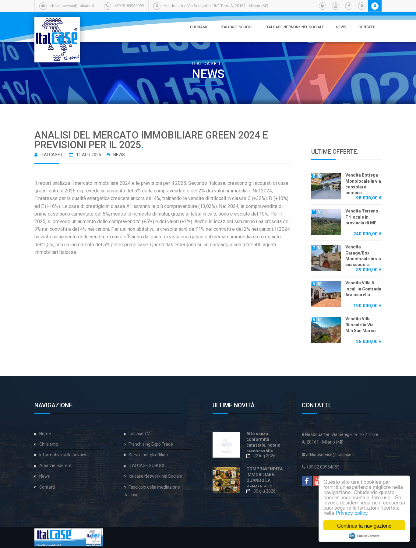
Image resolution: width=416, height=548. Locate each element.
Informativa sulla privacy (62, 454)
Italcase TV (139, 433)
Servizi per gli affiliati (148, 454)
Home (45, 433)
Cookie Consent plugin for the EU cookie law (364, 535)
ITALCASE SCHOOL (237, 27)
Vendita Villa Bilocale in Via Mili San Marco (360, 324)
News (341, 27)
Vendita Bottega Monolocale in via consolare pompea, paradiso (363, 187)
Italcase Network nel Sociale (295, 27)
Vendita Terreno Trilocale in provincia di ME (361, 217)
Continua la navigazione (364, 525)
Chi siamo (199, 27)
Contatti (366, 27)
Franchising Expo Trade (151, 444)
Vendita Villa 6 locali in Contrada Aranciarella (363, 288)
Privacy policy (352, 512)
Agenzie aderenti (55, 465)
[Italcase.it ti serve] (57, 22)
